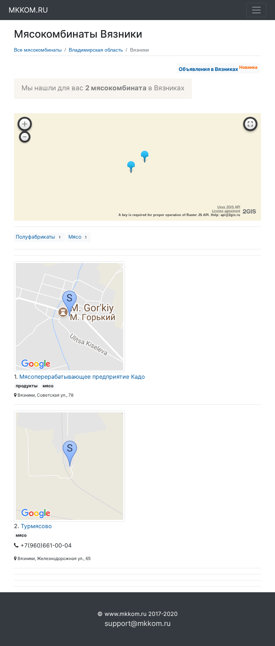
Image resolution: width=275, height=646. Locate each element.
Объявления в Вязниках (218, 68)
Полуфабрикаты (38, 237)
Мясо (77, 237)
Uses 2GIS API (228, 207)
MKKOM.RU (28, 10)
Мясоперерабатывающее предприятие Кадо (82, 376)
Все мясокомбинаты (38, 50)
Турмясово (36, 526)
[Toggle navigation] (256, 10)
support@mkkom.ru (138, 623)
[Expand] (250, 124)
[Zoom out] (24, 137)
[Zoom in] (25, 124)
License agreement (226, 211)
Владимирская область (96, 50)
